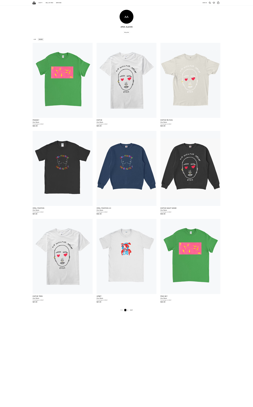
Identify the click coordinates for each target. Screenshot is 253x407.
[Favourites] (214, 3)
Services (58, 2)
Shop (40, 2)
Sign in (205, 2)
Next (131, 310)
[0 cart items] (218, 3)
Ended (41, 39)
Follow (126, 32)
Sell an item (49, 2)
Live (35, 39)
